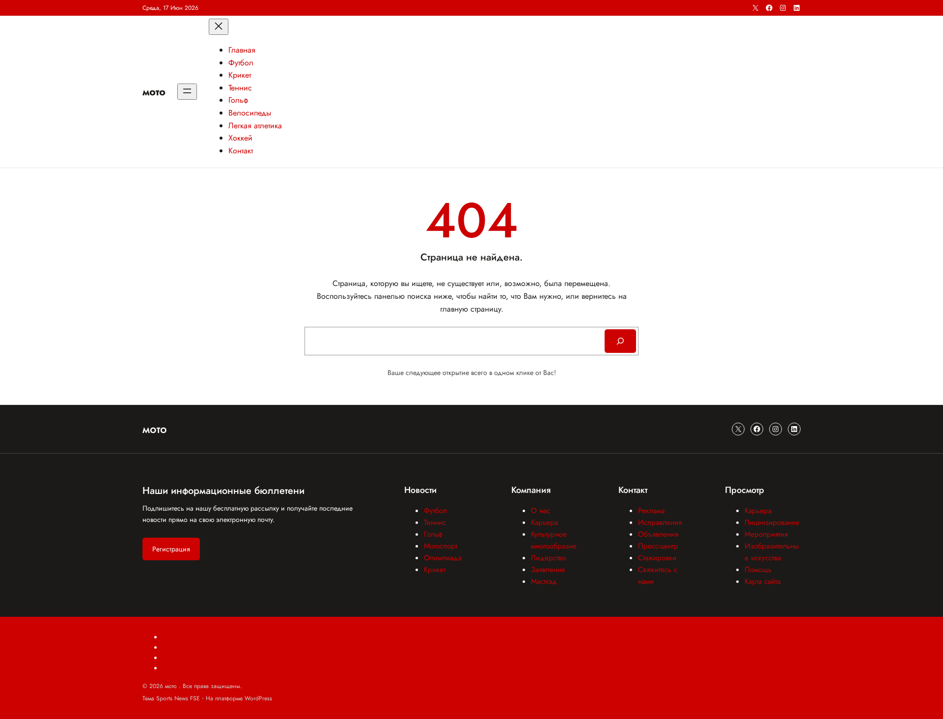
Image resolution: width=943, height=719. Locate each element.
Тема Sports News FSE (171, 698)
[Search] (620, 341)
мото (154, 91)
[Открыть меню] (187, 92)
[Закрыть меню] (218, 27)
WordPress (258, 698)
